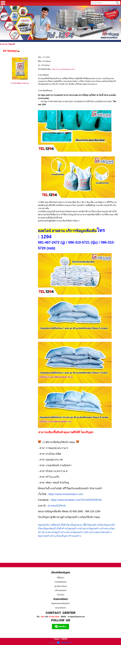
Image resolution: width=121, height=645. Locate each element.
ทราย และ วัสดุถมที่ (7, 44)
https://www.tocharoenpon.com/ (63, 69)
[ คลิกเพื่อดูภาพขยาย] (20, 83)
